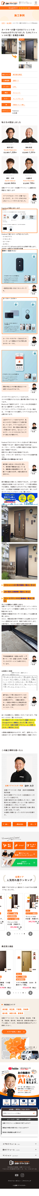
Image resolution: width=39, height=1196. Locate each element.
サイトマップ (27, 1181)
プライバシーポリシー (14, 1181)
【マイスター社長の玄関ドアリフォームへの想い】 (19, 725)
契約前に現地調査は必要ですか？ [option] (11, 1132)
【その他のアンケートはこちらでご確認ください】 (19, 720)
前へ (6, 824)
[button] (26, 62)
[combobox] (19, 1113)
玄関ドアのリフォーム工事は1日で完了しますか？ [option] (16, 1123)
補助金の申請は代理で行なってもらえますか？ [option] (15, 1128)
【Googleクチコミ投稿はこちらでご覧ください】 (18, 722)
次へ (31, 824)
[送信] (34, 1113)
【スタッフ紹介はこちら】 (10, 727)
